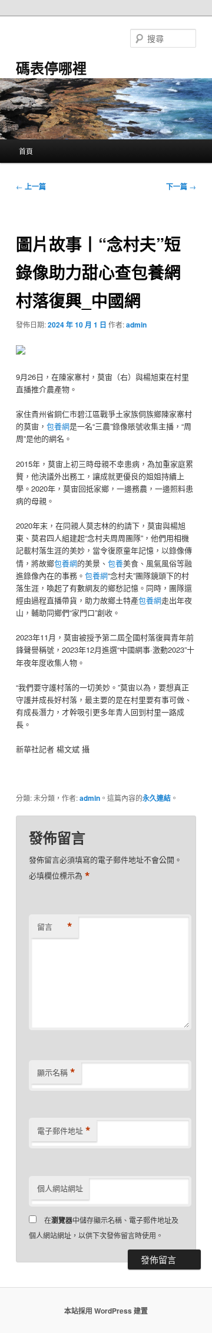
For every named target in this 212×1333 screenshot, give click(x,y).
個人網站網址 (60, 1188)
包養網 (58, 426)
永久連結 (157, 798)
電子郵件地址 (64, 1130)
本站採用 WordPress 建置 (106, 1310)
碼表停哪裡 (51, 68)
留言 (54, 926)
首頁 (26, 151)
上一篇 (31, 186)
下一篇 (181, 186)
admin (136, 324)
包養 (115, 563)
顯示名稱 (56, 1072)
